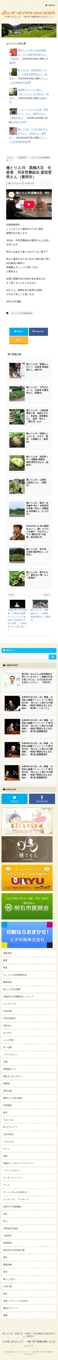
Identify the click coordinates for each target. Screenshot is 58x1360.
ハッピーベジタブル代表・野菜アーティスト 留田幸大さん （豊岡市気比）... (28, 113)
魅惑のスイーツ (10, 1308)
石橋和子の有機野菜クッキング (18, 996)
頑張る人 (17, 122)
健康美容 (7, 982)
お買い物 (7, 1286)
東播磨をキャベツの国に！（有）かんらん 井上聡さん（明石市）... (29, 94)
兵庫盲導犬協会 (10, 1228)
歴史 (5, 1257)
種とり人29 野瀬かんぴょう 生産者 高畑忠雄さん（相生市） (37, 367)
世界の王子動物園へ (13, 1206)
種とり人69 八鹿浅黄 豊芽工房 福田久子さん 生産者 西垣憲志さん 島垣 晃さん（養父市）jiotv (38, 416)
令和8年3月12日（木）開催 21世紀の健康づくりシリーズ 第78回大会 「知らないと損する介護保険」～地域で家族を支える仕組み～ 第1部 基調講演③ (37, 725)
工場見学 (7, 1235)
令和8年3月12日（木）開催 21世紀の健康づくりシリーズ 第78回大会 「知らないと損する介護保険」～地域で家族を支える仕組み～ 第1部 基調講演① (37, 772)
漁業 (5, 967)
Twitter (19, 331)
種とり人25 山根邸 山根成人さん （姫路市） (37, 482)
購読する (10, 650)
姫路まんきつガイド (13, 1076)
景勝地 (6, 1083)
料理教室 (7, 1243)
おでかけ (7, 1033)
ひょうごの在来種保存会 (22, 313)
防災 (5, 1293)
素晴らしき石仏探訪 (13, 1098)
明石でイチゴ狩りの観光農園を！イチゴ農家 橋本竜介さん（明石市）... (28, 54)
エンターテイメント (13, 1177)
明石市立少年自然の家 (14, 1250)
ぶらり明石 (8, 1040)
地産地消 (7, 953)
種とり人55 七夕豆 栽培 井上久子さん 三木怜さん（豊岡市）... (28, 133)
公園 (5, 1062)
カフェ (6, 1148)
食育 (5, 1272)
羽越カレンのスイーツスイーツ (18, 1163)
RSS (19, 339)
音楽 (5, 1214)
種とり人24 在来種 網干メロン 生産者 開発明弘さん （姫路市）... (28, 74)
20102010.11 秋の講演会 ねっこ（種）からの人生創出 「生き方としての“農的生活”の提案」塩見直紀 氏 (37, 531)
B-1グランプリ (10, 1127)
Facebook (39, 331)
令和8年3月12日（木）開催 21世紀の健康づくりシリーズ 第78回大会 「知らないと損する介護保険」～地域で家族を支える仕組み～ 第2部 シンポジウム (37, 702)
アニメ (6, 1185)
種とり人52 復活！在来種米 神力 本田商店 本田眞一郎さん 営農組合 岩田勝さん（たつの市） (37, 508)
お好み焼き (8, 1134)
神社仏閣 (7, 1090)
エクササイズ (9, 1004)
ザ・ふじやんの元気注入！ (16, 1192)
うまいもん (8, 1119)
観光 (5, 1112)
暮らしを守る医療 (11, 989)
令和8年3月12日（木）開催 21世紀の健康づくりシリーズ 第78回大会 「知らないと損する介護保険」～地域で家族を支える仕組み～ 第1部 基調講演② (37, 749)
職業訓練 (7, 1264)
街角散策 (7, 1105)
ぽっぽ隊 (7, 1047)
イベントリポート (11, 1170)
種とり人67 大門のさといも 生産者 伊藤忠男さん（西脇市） (37, 390)
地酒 (5, 1156)
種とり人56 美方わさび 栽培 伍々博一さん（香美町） (37, 575)
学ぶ (5, 1221)
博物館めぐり (9, 1069)
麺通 (5, 1315)
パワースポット (10, 1054)
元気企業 (7, 1011)
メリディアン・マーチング (16, 1199)
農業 (42, 98)
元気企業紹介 (9, 1018)
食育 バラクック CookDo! (15, 1301)
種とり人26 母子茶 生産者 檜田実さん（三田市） (37, 552)
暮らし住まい (9, 1279)
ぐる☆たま (8, 1141)
